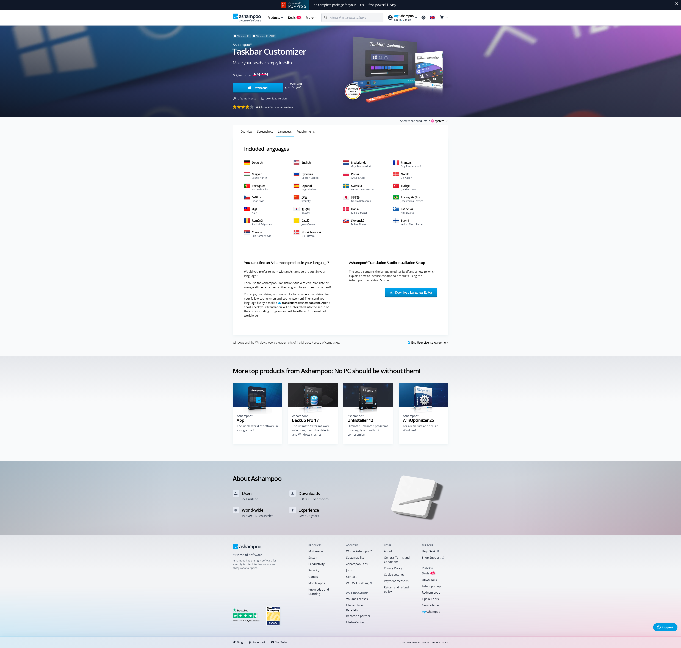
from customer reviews (274, 107)
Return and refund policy (396, 589)
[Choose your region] (432, 17)
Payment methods (396, 581)
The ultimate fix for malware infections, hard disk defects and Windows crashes (311, 430)
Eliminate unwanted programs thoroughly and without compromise (368, 430)
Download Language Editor (413, 292)
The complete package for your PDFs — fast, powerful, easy (354, 5)
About (388, 551)
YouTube (281, 642)
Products (273, 17)
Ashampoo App (432, 586)
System (313, 558)
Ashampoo (431, 612)
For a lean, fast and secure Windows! (420, 428)
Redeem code (431, 592)
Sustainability (355, 558)
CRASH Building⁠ (357, 583)
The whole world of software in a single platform (257, 428)
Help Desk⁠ (428, 551)
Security (313, 570)
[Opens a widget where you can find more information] (665, 627)
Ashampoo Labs (357, 564)
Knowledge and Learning (318, 592)
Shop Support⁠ (431, 558)
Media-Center (355, 622)
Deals (294, 17)
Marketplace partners (354, 607)
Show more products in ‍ (422, 121)
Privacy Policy (393, 568)
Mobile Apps (316, 583)
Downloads (429, 580)
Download (260, 88)
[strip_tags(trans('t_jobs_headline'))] (273, 616)
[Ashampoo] (247, 546)
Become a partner (358, 616)
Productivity (316, 564)
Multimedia (315, 551)
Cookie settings (394, 575)
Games (313, 577)
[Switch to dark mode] (423, 17)
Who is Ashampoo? (359, 551)
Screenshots (265, 132)
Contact (351, 577)
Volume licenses (357, 599)
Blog (240, 642)
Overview (246, 132)
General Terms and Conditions (397, 560)
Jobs (349, 570)
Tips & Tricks (430, 599)
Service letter (430, 605)
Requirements (306, 132)
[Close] (676, 3)
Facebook (259, 642)
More (309, 17)
